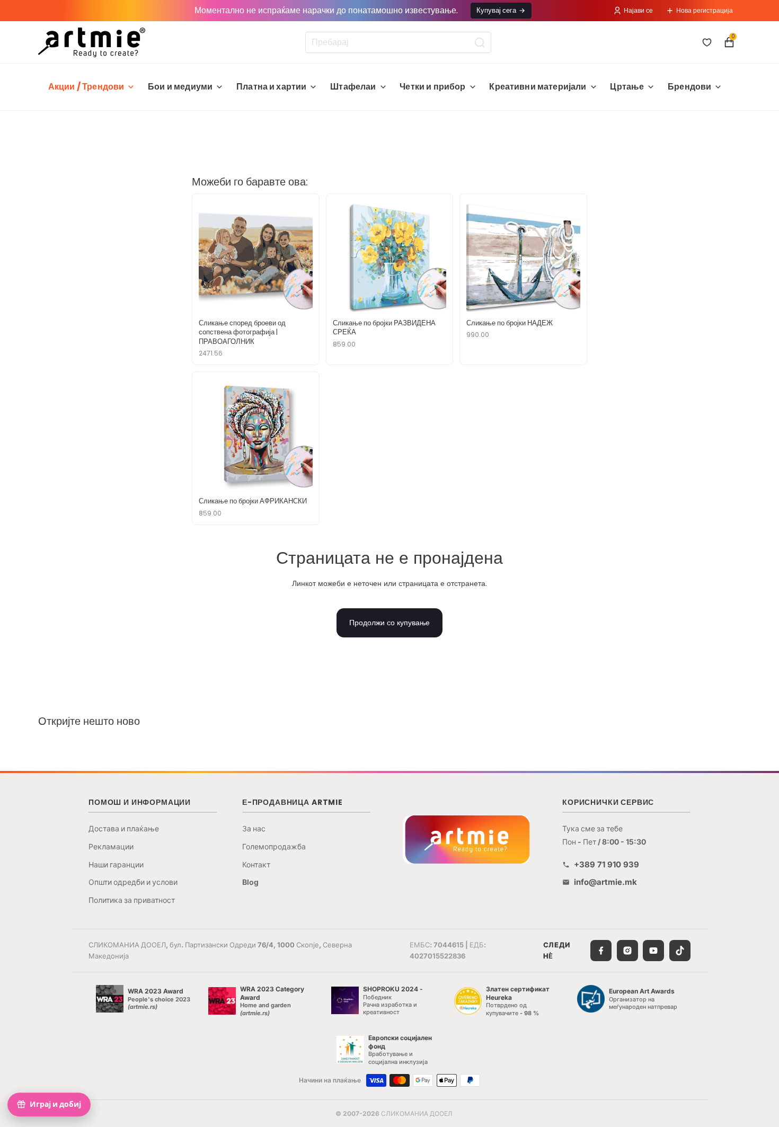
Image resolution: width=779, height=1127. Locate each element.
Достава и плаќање (123, 828)
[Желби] (707, 42)
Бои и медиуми (180, 87)
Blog (250, 881)
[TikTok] (680, 950)
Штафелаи (353, 87)
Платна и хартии (271, 87)
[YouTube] (653, 950)
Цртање (627, 87)
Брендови (689, 87)
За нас (253, 828)
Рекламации (111, 846)
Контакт (256, 864)
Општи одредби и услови (133, 881)
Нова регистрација (704, 10)
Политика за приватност (131, 899)
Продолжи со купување (389, 622)
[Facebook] (601, 950)
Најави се (638, 10)
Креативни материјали (537, 87)
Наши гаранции (116, 864)
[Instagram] (627, 950)
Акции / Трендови (86, 87)
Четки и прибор (432, 87)
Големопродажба (274, 846)
